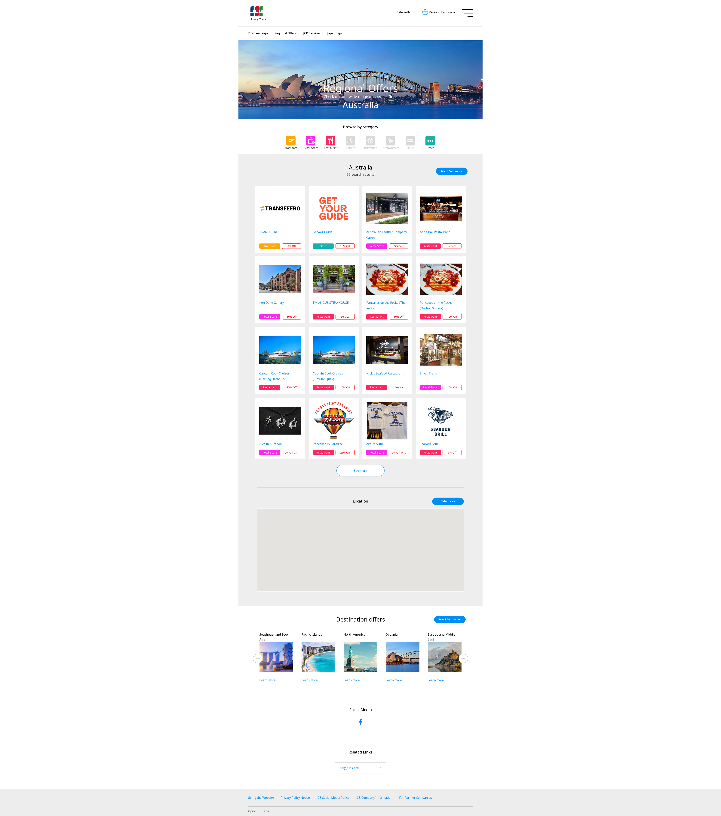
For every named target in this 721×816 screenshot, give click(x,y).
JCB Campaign (258, 33)
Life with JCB (406, 12)
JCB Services (312, 33)
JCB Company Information (374, 798)
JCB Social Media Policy (333, 798)
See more (360, 471)
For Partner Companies (415, 798)
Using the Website (261, 798)
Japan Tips (334, 33)
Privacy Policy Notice (295, 798)
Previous (257, 658)
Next (463, 658)
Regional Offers (285, 33)
